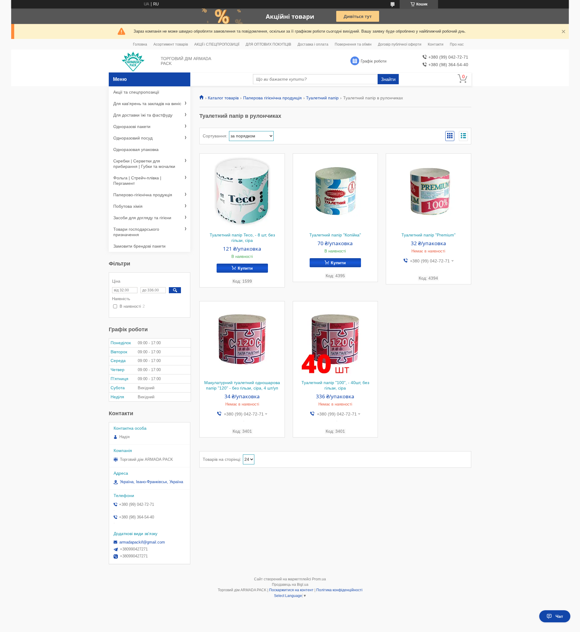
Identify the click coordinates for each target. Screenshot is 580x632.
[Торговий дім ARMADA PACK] (133, 61)
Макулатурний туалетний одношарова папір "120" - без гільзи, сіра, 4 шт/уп (242, 385)
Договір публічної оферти (399, 44)
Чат (559, 616)
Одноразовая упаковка (136, 149)
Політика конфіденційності (339, 590)
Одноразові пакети (131, 126)
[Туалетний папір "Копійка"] (335, 191)
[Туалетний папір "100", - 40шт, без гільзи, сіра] (335, 339)
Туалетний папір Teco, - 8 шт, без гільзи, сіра (242, 238)
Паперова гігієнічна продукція (272, 97)
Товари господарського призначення (136, 232)
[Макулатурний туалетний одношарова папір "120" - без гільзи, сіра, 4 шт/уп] (242, 339)
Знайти (388, 79)
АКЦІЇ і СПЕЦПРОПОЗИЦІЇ (216, 44)
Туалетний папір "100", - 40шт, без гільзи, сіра (335, 385)
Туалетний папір (322, 97)
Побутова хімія (128, 206)
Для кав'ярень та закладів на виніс (147, 103)
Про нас (457, 44)
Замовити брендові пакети (139, 246)
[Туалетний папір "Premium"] (428, 191)
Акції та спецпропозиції (136, 92)
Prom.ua (319, 579)
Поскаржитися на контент (291, 590)
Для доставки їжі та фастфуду (142, 115)
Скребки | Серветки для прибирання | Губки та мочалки (144, 164)
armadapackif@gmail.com (142, 542)
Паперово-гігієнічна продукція (142, 194)
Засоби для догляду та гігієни (142, 217)
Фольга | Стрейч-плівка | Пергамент (137, 180)
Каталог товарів (223, 97)
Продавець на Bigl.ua (290, 584)
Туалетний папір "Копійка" (335, 235)
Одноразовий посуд (133, 138)
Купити (245, 268)
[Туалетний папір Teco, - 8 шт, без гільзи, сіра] (242, 191)
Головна (140, 44)
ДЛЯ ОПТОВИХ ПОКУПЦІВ (268, 44)
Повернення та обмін (353, 44)
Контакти (435, 44)
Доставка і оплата (313, 44)
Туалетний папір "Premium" (428, 235)
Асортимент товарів (170, 44)
